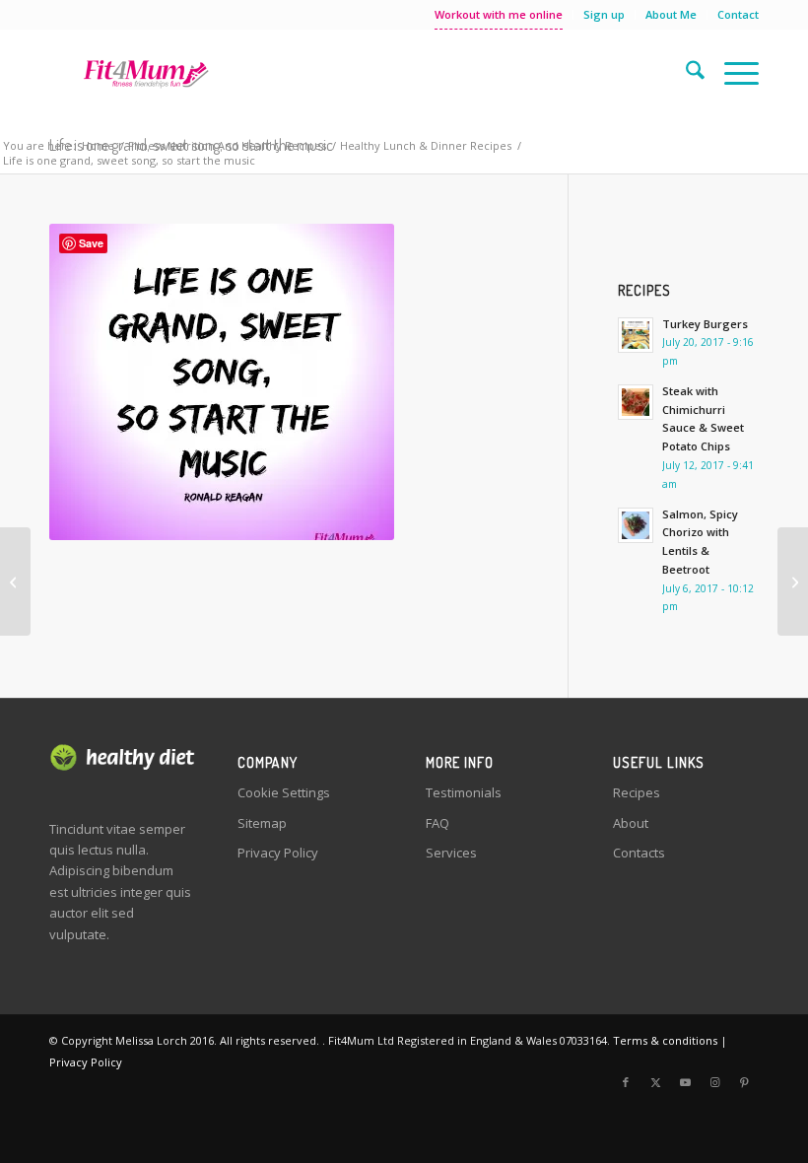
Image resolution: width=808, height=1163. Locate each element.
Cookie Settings (283, 792)
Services (451, 852)
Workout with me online (499, 14)
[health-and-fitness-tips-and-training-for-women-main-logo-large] (145, 73)
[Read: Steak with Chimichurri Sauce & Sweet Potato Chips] (635, 402)
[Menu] (732, 73)
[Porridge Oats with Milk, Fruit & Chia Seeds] (792, 581)
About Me (671, 14)
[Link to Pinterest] (744, 1082)
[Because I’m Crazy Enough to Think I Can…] (15, 581)
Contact (738, 14)
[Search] (685, 73)
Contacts (639, 852)
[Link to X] (655, 1082)
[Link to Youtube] (685, 1082)
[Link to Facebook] (625, 1082)
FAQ (437, 823)
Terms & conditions (665, 1040)
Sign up (604, 14)
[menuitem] (499, 15)
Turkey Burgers (705, 323)
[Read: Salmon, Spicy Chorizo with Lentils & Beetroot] (635, 525)
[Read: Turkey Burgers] (635, 335)
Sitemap (262, 823)
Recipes (636, 792)
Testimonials (464, 792)
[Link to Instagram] (714, 1082)
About (630, 823)
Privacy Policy (277, 852)
